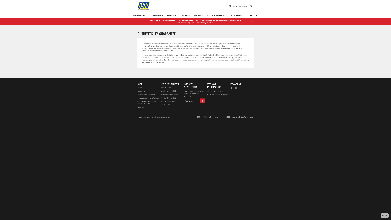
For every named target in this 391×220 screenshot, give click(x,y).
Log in (235, 6)
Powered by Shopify (164, 117)
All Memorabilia (237, 15)
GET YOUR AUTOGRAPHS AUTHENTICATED (146, 102)
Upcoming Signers (140, 15)
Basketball (172, 15)
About (139, 88)
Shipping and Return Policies (148, 98)
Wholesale (141, 107)
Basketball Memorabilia (169, 95)
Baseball (185, 15)
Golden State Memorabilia (150, 117)
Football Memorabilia (168, 98)
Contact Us (253, 15)
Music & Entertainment (216, 15)
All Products (165, 105)
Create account (243, 6)
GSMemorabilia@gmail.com (222, 94)
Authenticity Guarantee (146, 95)
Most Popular (166, 88)
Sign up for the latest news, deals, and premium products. (194, 93)
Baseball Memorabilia (168, 91)
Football (198, 15)
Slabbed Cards (157, 15)
